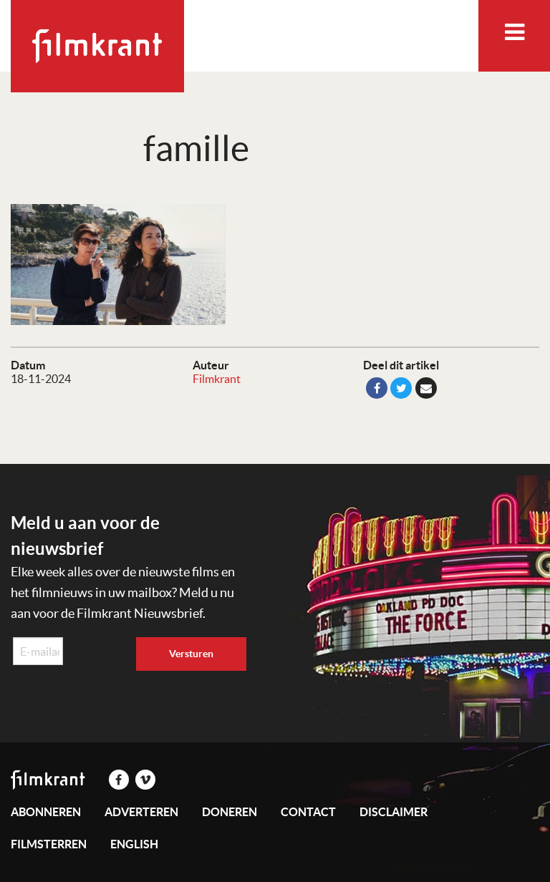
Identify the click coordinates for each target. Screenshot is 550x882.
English (134, 844)
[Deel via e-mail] (426, 388)
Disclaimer (394, 811)
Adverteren (141, 811)
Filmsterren (49, 844)
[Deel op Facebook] (376, 388)
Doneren (229, 811)
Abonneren (46, 811)
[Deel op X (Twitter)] (401, 388)
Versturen (191, 653)
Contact (308, 811)
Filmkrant (217, 378)
